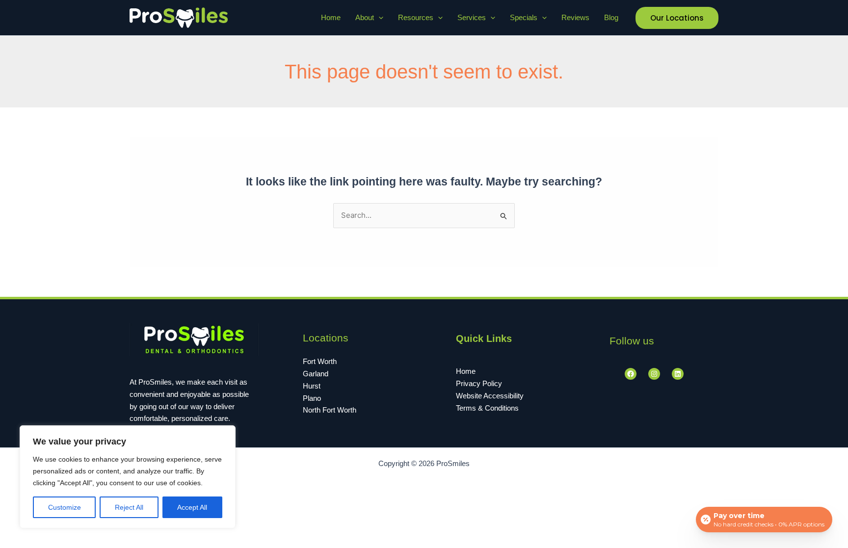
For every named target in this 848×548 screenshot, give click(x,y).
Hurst (311, 386)
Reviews (575, 17)
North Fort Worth (329, 410)
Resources (415, 17)
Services (471, 17)
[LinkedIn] (678, 374)
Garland (315, 373)
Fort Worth (320, 361)
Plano (312, 398)
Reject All (129, 507)
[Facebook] (630, 374)
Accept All (192, 507)
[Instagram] (654, 374)
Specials (523, 17)
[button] (378, 17)
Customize (64, 507)
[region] (128, 476)
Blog (611, 17)
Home (331, 17)
